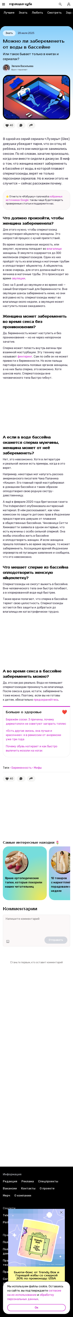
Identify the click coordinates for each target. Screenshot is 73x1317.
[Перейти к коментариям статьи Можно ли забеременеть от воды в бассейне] (21, 125)
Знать (23, 12)
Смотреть (54, 12)
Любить (37, 12)
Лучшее (9, 12)
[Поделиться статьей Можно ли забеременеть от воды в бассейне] (31, 125)
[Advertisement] (29, 406)
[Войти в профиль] (68, 4)
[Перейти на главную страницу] (20, 4)
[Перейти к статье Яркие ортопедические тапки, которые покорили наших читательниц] (25, 873)
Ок (36, 1307)
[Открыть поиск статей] (60, 4)
